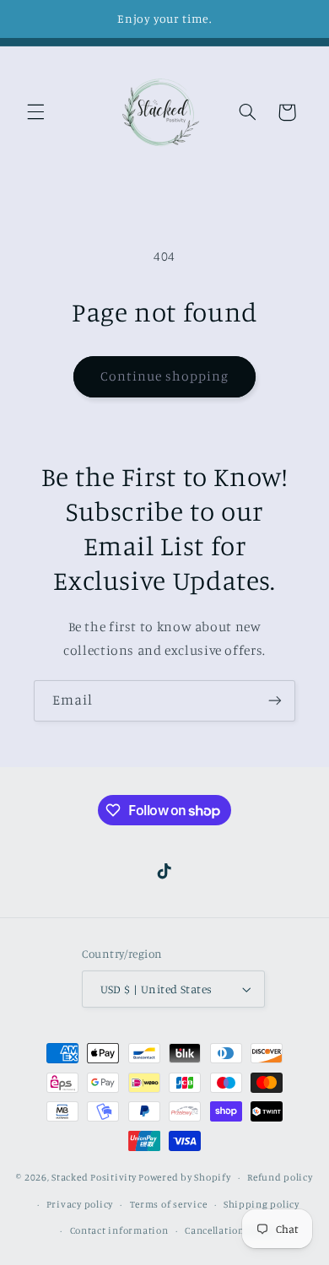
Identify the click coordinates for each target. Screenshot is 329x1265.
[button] (35, 112)
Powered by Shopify (184, 1177)
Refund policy (280, 1177)
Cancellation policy (230, 1230)
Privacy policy (79, 1204)
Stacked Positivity (93, 1177)
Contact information (119, 1230)
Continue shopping (164, 376)
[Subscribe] (275, 701)
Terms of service (169, 1204)
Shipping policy (261, 1204)
